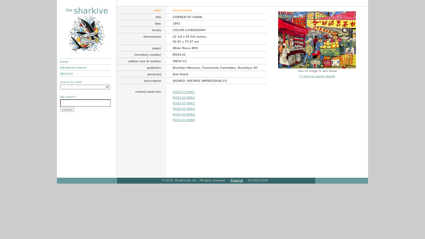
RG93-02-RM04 (184, 108)
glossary (66, 73)
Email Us (237, 180)
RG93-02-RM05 (184, 114)
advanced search (73, 67)
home (64, 61)
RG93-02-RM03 (184, 103)
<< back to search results (317, 76)
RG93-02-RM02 (184, 97)
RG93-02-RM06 (184, 120)
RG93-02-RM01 (184, 92)
